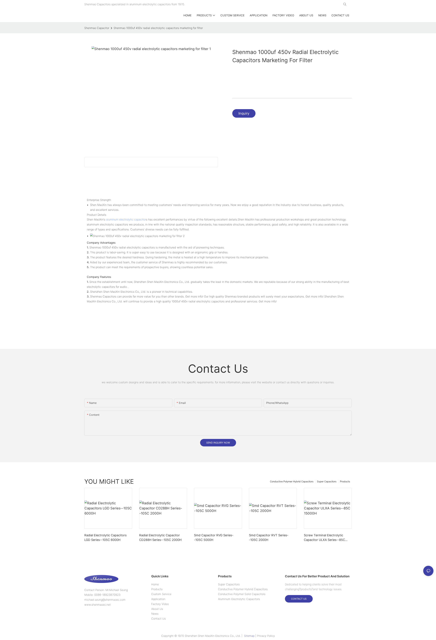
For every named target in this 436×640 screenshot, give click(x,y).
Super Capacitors (326, 481)
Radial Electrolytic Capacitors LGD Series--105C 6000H (105, 537)
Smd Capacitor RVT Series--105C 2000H (268, 537)
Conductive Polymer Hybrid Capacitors (291, 481)
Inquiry (243, 113)
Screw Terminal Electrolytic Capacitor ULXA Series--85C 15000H (324, 537)
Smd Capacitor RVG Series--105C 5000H (213, 537)
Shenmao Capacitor (96, 28)
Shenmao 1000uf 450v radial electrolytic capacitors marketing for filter (158, 28)
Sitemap (249, 635)
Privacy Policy (266, 635)
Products (345, 481)
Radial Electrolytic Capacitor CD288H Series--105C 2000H (160, 537)
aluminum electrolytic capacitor (126, 219)
